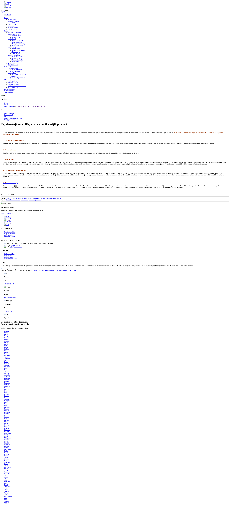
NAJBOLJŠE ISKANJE (69, 270)
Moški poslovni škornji (18, 40)
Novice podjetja (12, 81)
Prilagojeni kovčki (13, 76)
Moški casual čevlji (13, 34)
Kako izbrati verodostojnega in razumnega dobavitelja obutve (23, 200)
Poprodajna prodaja (9, 89)
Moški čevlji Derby (17, 56)
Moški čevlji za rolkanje (18, 50)
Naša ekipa (11, 26)
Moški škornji (12, 39)
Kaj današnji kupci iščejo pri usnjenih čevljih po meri (30, 106)
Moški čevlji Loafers (17, 60)
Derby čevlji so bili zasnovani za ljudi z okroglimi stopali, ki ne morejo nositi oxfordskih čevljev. (34, 198)
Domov (6, 103)
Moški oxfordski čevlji (18, 61)
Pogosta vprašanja (13, 29)
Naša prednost (12, 73)
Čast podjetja (11, 22)
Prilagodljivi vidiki (13, 68)
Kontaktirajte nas (9, 90)
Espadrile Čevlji (16, 35)
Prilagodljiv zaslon (17, 69)
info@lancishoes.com (16, 247)
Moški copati (11, 63)
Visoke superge (16, 53)
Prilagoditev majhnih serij (19, 74)
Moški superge (12, 47)
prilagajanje (7, 66)
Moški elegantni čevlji (14, 55)
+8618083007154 (15, 245)
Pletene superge (16, 48)
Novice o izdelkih (13, 82)
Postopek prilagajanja (14, 71)
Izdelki (6, 31)
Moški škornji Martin (17, 45)
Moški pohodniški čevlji (18, 44)
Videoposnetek (8, 92)
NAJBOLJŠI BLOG (55, 270)
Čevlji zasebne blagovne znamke (17, 78)
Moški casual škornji (17, 42)
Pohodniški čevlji (13, 65)
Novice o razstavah (13, 84)
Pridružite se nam (13, 27)
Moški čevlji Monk (17, 58)
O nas (6, 18)
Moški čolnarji (16, 37)
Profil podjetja (12, 19)
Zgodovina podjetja (13, 21)
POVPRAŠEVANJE (7, 214)
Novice (6, 79)
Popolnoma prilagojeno (14, 32)
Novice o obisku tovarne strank (17, 86)
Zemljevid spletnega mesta (40, 270)
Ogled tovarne (12, 24)
